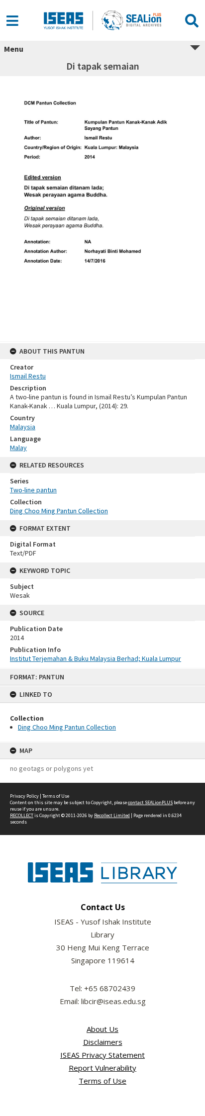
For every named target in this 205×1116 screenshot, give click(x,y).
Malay (18, 447)
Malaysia (22, 426)
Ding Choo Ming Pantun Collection (67, 727)
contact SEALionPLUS (150, 802)
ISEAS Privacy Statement (102, 1055)
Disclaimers (102, 1042)
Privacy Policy (24, 796)
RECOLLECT (21, 815)
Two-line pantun (33, 489)
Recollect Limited (112, 815)
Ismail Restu (28, 376)
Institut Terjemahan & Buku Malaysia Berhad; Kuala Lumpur (95, 658)
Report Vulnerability (102, 1068)
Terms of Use (55, 796)
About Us (102, 1029)
